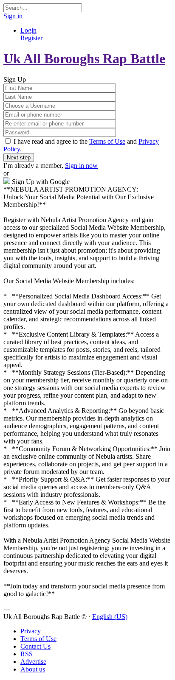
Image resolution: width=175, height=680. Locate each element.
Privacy (30, 631)
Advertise (33, 661)
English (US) (109, 616)
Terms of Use (107, 141)
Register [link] (31, 38)
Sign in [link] (13, 16)
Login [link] (28, 30)
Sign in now (81, 165)
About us (32, 669)
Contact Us (35, 646)
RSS (26, 654)
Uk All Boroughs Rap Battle (84, 58)
